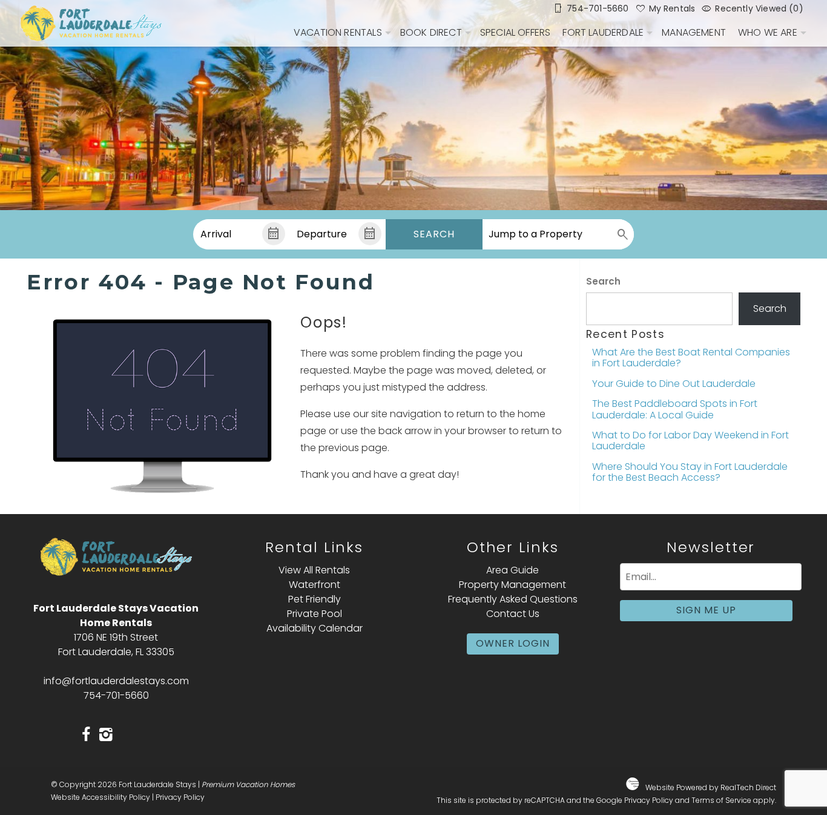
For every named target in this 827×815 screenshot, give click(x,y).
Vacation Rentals (338, 32)
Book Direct (431, 32)
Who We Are (767, 32)
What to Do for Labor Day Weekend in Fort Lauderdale (690, 440)
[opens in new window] (86, 735)
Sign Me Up (706, 610)
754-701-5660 (116, 695)
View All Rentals (314, 570)
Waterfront (314, 585)
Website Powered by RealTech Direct (710, 787)
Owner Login (513, 643)
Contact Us (512, 614)
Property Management (512, 585)
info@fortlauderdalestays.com (116, 681)
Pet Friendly (314, 599)
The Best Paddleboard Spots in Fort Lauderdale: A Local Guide (674, 409)
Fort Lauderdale (603, 32)
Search (434, 234)
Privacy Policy (180, 797)
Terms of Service (721, 800)
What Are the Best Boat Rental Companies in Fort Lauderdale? (691, 357)
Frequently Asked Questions (513, 599)
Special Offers (515, 32)
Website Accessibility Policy (100, 797)
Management (694, 32)
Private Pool (314, 614)
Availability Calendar (314, 628)
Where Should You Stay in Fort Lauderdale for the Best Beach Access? (690, 472)
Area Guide (512, 570)
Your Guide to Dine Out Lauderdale (674, 384)
